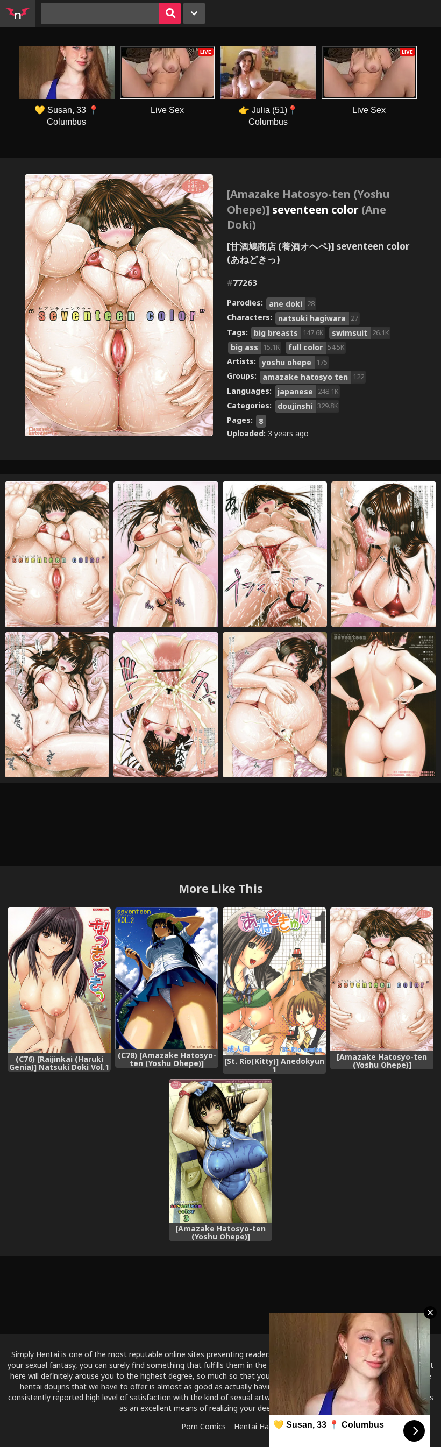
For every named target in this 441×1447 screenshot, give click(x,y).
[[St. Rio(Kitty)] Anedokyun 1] (274, 981)
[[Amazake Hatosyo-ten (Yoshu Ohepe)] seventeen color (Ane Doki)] (381, 979)
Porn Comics (203, 1426)
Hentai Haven (257, 1426)
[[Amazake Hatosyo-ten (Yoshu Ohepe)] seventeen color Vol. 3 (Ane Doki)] (220, 1151)
